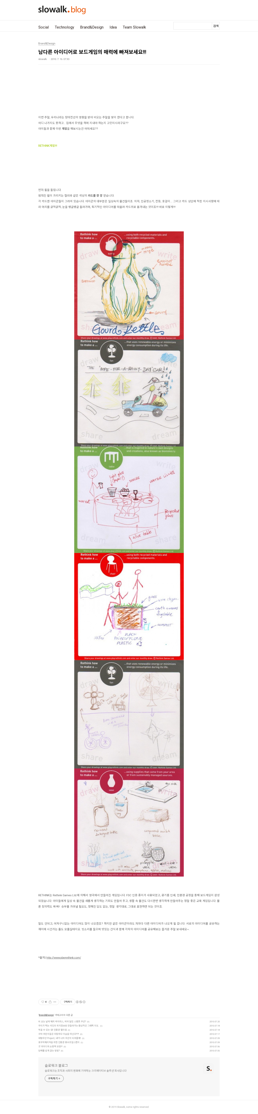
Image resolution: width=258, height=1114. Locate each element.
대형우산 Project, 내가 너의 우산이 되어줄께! (59, 1038)
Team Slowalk (134, 27)
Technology (64, 27)
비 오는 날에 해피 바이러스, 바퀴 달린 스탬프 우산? (62, 1021)
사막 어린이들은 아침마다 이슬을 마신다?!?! (58, 1034)
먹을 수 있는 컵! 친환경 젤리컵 (52, 1030)
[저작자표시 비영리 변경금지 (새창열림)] (80, 1001)
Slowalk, (121, 1107)
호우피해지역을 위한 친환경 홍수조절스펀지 (59, 1042)
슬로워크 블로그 (56, 1065)
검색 (216, 26)
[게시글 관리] (55, 1002)
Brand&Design (92, 27)
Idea (113, 27)
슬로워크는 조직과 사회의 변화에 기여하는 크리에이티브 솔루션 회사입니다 (86, 1070)
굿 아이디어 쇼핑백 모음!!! (50, 1046)
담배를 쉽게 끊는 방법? (49, 1050)
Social (43, 27)
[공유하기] (50, 1002)
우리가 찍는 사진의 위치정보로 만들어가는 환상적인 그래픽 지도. (68, 1025)
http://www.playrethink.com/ (63, 957)
